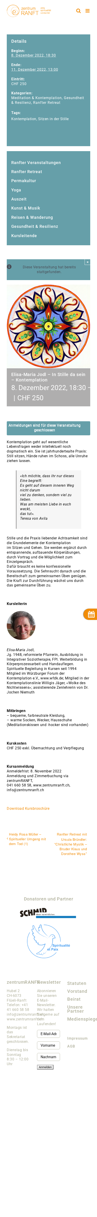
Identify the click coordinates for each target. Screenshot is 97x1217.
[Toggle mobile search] (78, 10)
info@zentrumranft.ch (25, 1014)
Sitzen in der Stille (53, 119)
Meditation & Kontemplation (36, 98)
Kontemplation (23, 119)
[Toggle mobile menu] (87, 10)
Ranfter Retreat (46, 102)
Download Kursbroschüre (28, 808)
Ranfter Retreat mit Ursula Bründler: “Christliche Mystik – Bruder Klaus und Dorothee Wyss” (70, 844)
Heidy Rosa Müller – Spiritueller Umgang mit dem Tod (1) (27, 839)
